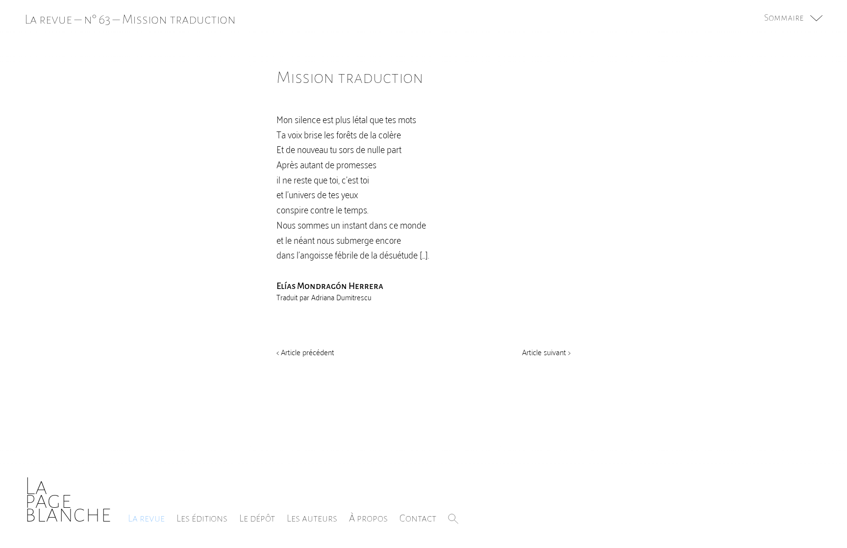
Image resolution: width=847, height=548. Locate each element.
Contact (417, 518)
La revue (146, 518)
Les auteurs (312, 518)
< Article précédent (305, 351)
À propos (368, 518)
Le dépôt (257, 518)
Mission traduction (179, 19)
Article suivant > (546, 351)
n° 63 (97, 19)
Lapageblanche (68, 500)
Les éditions (201, 518)
